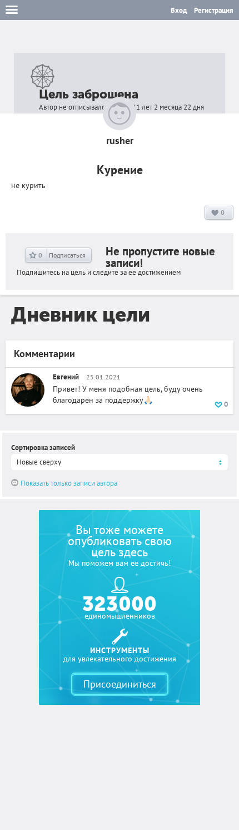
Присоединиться (119, 684)
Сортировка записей (43, 447)
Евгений (67, 377)
